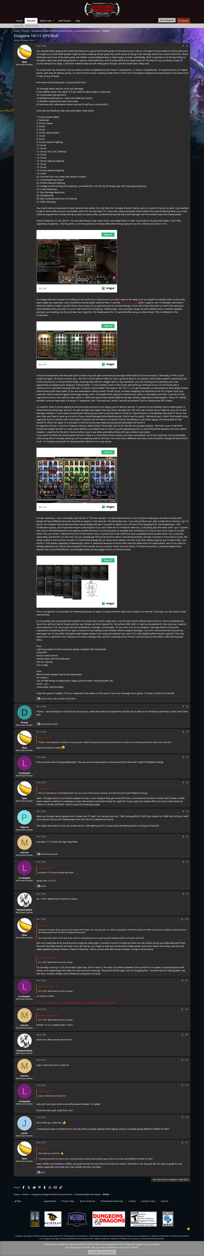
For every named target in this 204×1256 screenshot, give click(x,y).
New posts (18, 25)
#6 (187, 811)
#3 (187, 731)
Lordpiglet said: (45, 788)
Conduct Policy (148, 1201)
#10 (186, 919)
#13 (186, 1034)
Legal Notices (49, 1201)
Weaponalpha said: (46, 957)
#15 (186, 1085)
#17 (186, 1142)
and (49, 724)
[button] (54, 20)
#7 (187, 836)
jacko (24, 1133)
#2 (187, 706)
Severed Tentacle (129, 302)
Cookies (132, 1201)
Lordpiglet (24, 772)
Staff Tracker (64, 20)
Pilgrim (24, 827)
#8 (187, 862)
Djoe (18, 40)
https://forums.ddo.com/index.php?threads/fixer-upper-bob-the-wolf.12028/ (76, 1002)
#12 (186, 1009)
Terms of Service (87, 1201)
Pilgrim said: (43, 925)
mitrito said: (43, 867)
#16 (186, 1117)
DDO (18, 1201)
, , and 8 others (58, 698)
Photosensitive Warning (112, 1201)
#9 (187, 894)
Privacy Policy (68, 1201)
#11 (186, 980)
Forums (31, 20)
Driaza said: (43, 737)
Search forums (32, 25)
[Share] (183, 46)
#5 (187, 782)
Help (77, 20)
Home (19, 20)
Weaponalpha (24, 909)
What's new (46, 20)
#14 (186, 1060)
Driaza (24, 722)
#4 (187, 757)
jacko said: (42, 1148)
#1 (187, 46)
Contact (164, 1201)
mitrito (24, 852)
